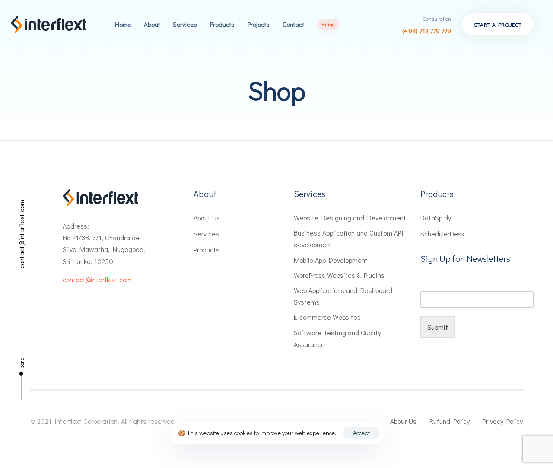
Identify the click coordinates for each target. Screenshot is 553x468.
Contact (293, 24)
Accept (361, 433)
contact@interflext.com (21, 234)
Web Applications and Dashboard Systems (343, 296)
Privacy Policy (503, 421)
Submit (437, 326)
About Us (207, 217)
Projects (259, 24)
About (152, 24)
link (323, 24)
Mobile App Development (331, 259)
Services (185, 24)
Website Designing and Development (350, 217)
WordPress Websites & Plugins (339, 275)
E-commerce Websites (327, 317)
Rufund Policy (449, 421)
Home (123, 24)
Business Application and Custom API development (349, 238)
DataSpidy (435, 217)
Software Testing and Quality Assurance (337, 338)
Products (222, 24)
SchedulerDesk (442, 233)
